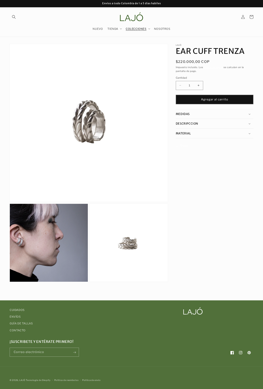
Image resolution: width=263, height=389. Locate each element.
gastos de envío (213, 67)
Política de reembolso (66, 380)
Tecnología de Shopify (38, 380)
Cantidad (181, 77)
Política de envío (91, 380)
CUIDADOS (17, 310)
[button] (14, 17)
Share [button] (184, 145)
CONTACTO (18, 330)
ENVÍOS (15, 316)
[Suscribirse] (74, 352)
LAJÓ (22, 380)
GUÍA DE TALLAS (21, 323)
